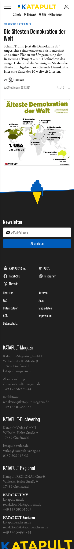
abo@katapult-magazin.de (22, 384)
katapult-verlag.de (15, 446)
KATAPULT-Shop (17, 268)
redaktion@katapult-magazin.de (26, 402)
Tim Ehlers (19, 80)
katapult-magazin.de (17, 371)
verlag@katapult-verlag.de (21, 451)
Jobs (41, 300)
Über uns (8, 293)
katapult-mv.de (13, 499)
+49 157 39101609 (17, 509)
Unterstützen (10, 308)
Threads (13, 284)
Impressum (45, 316)
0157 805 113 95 (15, 456)
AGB (5, 316)
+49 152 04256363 (17, 407)
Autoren (43, 293)
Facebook (14, 276)
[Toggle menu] (7, 7)
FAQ (5, 300)
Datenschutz (10, 323)
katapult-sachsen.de (17, 522)
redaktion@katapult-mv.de (22, 504)
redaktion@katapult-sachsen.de (25, 527)
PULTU (46, 268)
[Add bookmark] (69, 87)
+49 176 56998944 (17, 389)
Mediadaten (45, 308)
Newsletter (12, 222)
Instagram (50, 276)
